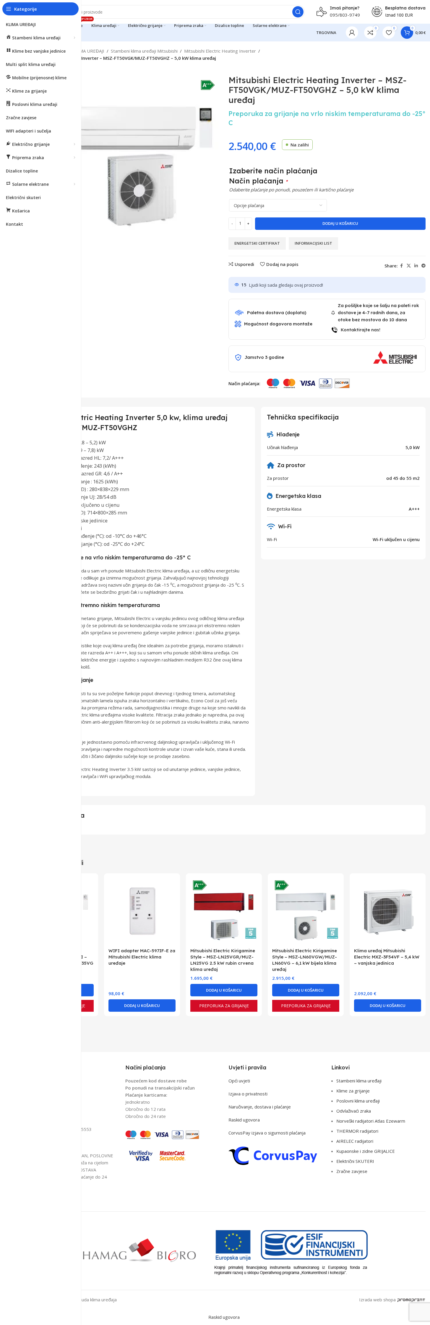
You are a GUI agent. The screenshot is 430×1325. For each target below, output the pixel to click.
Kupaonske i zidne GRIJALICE (365, 1151)
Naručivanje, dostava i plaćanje (259, 1107)
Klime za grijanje (353, 1091)
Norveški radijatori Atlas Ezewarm (370, 1121)
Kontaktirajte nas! (360, 330)
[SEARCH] (298, 11)
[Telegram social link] (423, 266)
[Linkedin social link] (416, 266)
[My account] (352, 32)
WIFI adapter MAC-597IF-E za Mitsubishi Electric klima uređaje (141, 957)
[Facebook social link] (401, 266)
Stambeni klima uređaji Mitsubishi (144, 51)
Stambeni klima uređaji (359, 1081)
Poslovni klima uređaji (358, 1101)
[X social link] (409, 266)
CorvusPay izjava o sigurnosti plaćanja (267, 1133)
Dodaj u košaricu (340, 223)
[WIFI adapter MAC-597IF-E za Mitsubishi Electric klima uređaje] (142, 911)
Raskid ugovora (244, 1120)
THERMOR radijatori (357, 1131)
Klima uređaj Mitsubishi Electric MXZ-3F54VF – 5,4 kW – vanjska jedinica (386, 957)
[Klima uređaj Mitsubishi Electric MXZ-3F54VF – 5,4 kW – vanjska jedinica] (387, 911)
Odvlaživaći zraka (353, 1111)
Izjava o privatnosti (247, 1094)
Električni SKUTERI (355, 1161)
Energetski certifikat (257, 243)
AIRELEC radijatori (354, 1141)
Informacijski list (313, 243)
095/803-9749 (345, 15)
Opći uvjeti (239, 1081)
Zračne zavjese (351, 1171)
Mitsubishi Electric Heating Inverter (220, 51)
